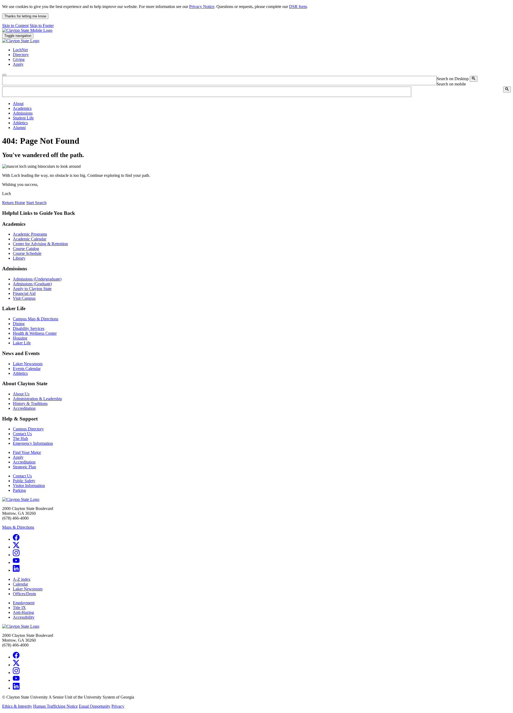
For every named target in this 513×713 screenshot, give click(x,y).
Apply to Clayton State (32, 288)
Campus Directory (28, 429)
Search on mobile (451, 84)
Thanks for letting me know (25, 16)
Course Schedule (27, 253)
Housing (20, 338)
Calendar (20, 584)
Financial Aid (24, 293)
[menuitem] (262, 103)
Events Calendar (27, 368)
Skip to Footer (42, 25)
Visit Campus (24, 298)
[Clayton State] (27, 30)
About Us (21, 394)
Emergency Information (33, 443)
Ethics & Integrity (17, 706)
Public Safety (24, 480)
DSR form (298, 6)
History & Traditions (30, 403)
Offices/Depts (24, 593)
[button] (18, 103)
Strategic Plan (24, 467)
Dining (19, 323)
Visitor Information (29, 485)
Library (19, 258)
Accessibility (23, 617)
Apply (18, 457)
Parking (19, 490)
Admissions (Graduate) (32, 284)
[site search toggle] (4, 75)
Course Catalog (26, 248)
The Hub (20, 438)
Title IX (19, 607)
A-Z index (21, 579)
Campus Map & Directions (35, 319)
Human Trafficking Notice (55, 706)
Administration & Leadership (37, 398)
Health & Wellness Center (35, 333)
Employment (23, 603)
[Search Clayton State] (473, 79)
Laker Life (22, 343)
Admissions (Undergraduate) (37, 279)
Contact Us (22, 433)
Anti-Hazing (23, 612)
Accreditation (24, 408)
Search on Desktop (453, 78)
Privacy (117, 706)
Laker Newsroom (27, 363)
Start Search (36, 202)
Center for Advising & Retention (40, 243)
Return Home (13, 202)
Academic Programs (30, 234)
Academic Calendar (29, 239)
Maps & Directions (18, 527)
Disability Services (28, 328)
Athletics (20, 373)
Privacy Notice (201, 6)
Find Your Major (27, 452)
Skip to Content (15, 25)
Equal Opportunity (94, 706)
